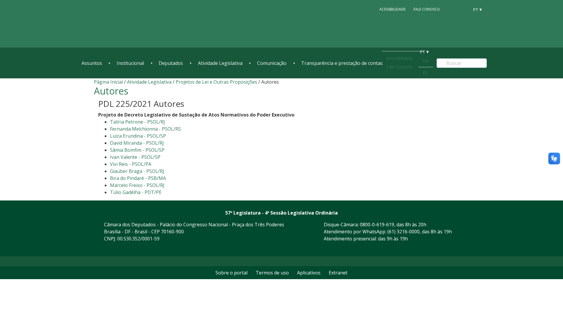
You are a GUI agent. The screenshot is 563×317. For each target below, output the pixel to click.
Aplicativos (308, 272)
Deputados (171, 63)
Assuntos (92, 63)
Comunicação (271, 63)
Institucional (130, 63)
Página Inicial (108, 82)
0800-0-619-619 (377, 224)
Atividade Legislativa (220, 63)
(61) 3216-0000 (403, 231)
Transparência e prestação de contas (342, 63)
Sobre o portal (231, 272)
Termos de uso (272, 272)
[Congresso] (452, 9)
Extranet (338, 272)
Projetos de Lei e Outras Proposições (216, 82)
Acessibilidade (392, 9)
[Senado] (463, 9)
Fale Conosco (426, 9)
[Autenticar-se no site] (467, 249)
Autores (111, 91)
